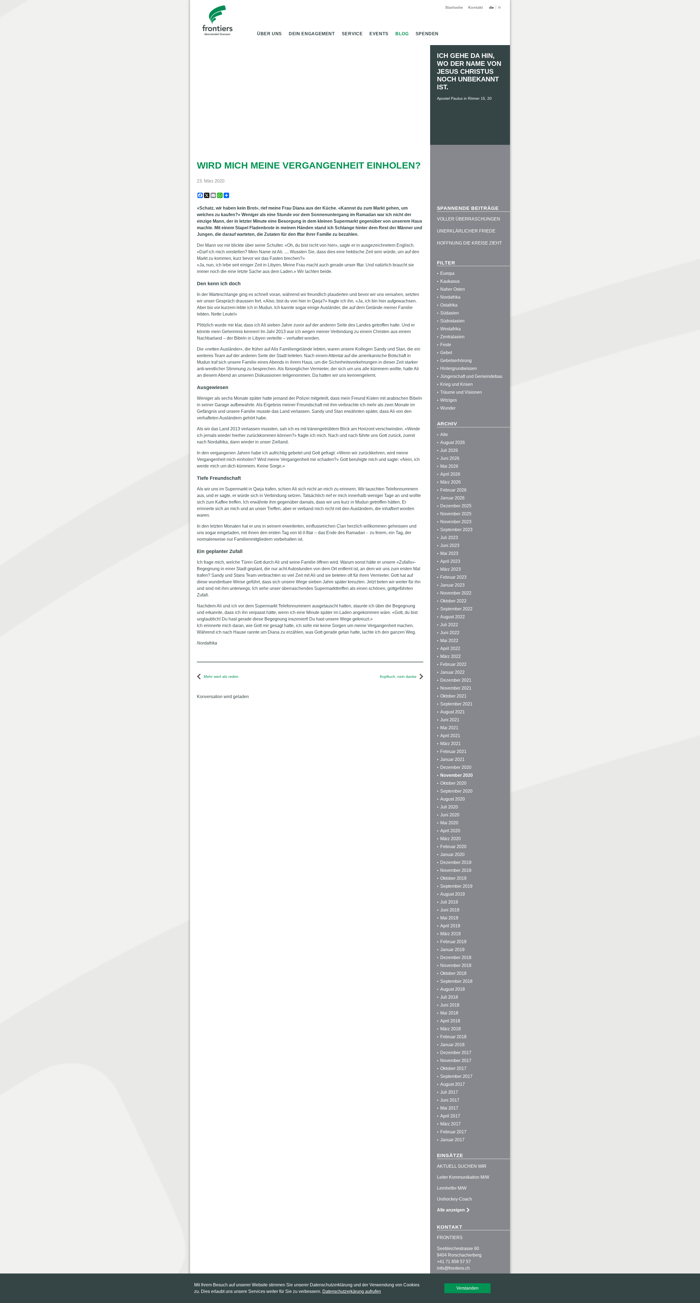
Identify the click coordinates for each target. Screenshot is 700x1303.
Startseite (454, 7)
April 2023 (450, 561)
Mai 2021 (449, 727)
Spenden (427, 33)
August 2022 (452, 616)
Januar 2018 (452, 1044)
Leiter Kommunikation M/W (463, 1177)
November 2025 (455, 513)
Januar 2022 (452, 672)
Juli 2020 (449, 807)
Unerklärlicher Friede (466, 231)
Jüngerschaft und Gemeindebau (471, 376)
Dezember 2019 (455, 862)
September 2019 (456, 886)
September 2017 (456, 1076)
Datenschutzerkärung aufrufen (351, 1291)
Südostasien (452, 321)
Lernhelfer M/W (451, 1188)
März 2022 (450, 656)
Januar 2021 (452, 759)
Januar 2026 (452, 498)
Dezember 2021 (455, 680)
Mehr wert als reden (221, 676)
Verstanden (467, 1288)
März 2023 (450, 569)
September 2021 (456, 704)
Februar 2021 (453, 751)
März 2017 (450, 1124)
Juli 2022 (449, 624)
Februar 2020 (453, 846)
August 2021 (452, 712)
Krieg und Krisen (456, 384)
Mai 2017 (449, 1108)
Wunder (448, 408)
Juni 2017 (449, 1100)
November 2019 (455, 870)
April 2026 (450, 474)
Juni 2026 (449, 458)
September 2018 (456, 981)
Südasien (449, 313)
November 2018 (455, 965)
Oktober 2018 (453, 973)
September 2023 (456, 529)
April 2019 (450, 925)
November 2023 (455, 521)
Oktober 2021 (453, 696)
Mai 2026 (449, 466)
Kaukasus (450, 281)
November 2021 (455, 688)
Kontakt (475, 7)
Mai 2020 (449, 822)
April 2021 (450, 735)
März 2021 (450, 743)
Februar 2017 (453, 1132)
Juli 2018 (449, 997)
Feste (445, 344)
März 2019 (450, 933)
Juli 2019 (449, 902)
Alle (444, 434)
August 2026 (452, 442)
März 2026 (450, 482)
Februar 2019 (453, 941)
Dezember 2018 (455, 957)
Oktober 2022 (453, 601)
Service (352, 33)
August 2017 (452, 1084)
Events (379, 33)
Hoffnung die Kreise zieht (469, 243)
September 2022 (456, 609)
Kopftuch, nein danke (398, 676)
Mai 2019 (449, 918)
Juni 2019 (449, 910)
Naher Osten (452, 289)
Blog (402, 33)
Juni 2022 (449, 632)
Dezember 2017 (455, 1052)
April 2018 (450, 1021)
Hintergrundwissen (458, 368)
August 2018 (452, 989)
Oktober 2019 (453, 878)
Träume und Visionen (461, 392)
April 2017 (450, 1116)
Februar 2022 (453, 664)
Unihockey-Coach (454, 1199)
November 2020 (456, 775)
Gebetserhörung (456, 360)
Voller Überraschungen (468, 219)
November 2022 (455, 593)
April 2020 (450, 830)
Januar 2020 (452, 854)
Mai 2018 (449, 1013)
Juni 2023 (449, 545)
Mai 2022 (449, 640)
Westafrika (450, 329)
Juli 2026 (449, 450)
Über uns (269, 33)
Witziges (448, 400)
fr (499, 7)
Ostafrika (448, 305)
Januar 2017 (452, 1139)
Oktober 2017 (453, 1068)
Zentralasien (452, 336)
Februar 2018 (453, 1036)
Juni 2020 (449, 815)
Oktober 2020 (453, 783)
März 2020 (450, 838)
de (492, 7)
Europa (447, 273)
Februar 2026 (453, 490)
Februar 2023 (453, 577)
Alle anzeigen (451, 1210)
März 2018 (450, 1028)
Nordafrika (450, 297)
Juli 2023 (449, 537)
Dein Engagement (312, 33)
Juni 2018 (449, 1005)
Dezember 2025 (455, 506)
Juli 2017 (449, 1092)
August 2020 (452, 799)
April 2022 (450, 648)
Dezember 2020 (455, 767)
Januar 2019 (452, 949)
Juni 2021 (449, 719)
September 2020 (456, 791)
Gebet (446, 352)
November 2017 (455, 1060)
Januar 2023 (452, 585)
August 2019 (452, 894)
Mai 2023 (449, 553)
